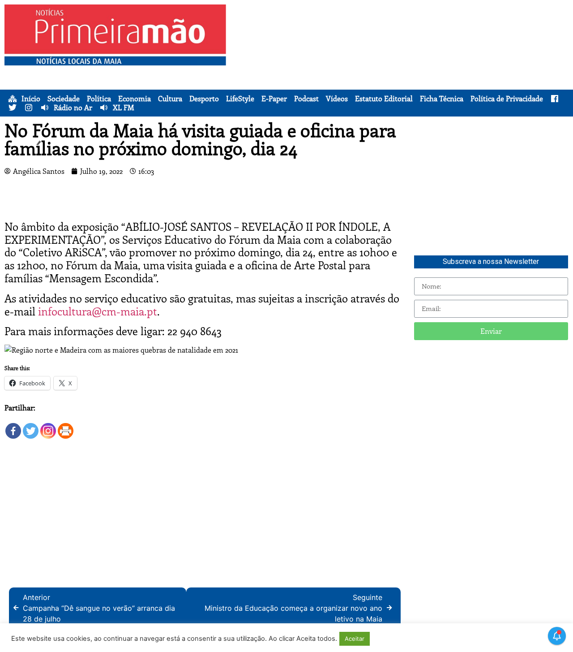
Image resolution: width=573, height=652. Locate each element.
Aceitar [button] (354, 638)
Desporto (204, 98)
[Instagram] (48, 426)
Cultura (170, 98)
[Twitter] (30, 426)
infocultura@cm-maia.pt (97, 311)
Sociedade (63, 98)
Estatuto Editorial (384, 98)
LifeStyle (240, 98)
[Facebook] (13, 426)
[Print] (65, 426)
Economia (134, 98)
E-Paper (274, 98)
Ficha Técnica (441, 98)
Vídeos (337, 98)
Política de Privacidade (506, 98)
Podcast (306, 98)
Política (99, 98)
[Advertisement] (402, 67)
